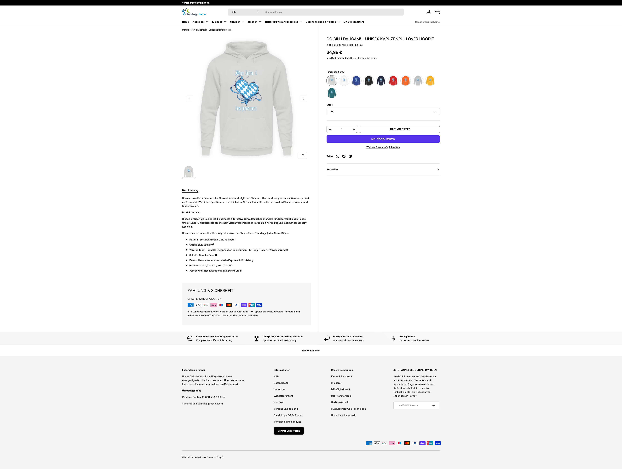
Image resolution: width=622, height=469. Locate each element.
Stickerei (336, 382)
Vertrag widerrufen (289, 430)
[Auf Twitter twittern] (337, 156)
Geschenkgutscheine (427, 21)
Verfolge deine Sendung (287, 421)
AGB (276, 376)
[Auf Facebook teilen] (344, 156)
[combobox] (316, 12)
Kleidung (217, 21)
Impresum (279, 389)
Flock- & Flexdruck (341, 376)
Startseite (186, 30)
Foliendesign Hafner (197, 457)
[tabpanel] (246, 235)
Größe (330, 104)
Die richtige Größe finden (288, 415)
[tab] (190, 190)
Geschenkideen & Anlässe (321, 21)
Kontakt (278, 402)
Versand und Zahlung (286, 408)
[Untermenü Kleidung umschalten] (225, 21)
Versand (342, 58)
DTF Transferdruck (341, 395)
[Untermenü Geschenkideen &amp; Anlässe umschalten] (338, 21)
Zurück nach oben (311, 350)
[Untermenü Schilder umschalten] (242, 21)
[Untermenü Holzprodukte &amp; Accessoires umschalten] (301, 21)
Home (185, 21)
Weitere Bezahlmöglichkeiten (383, 147)
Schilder (235, 21)
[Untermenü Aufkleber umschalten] (207, 21)
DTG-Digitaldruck (340, 389)
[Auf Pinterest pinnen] (350, 156)
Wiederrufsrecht (283, 395)
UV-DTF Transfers (354, 21)
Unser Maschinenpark (343, 415)
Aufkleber (198, 21)
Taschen (252, 21)
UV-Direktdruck (340, 402)
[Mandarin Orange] (405, 81)
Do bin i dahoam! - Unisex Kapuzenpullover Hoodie (212, 30)
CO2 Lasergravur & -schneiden (348, 408)
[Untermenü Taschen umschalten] (260, 21)
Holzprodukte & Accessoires (281, 21)
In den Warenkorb (400, 129)
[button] (437, 12)
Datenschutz (281, 382)
